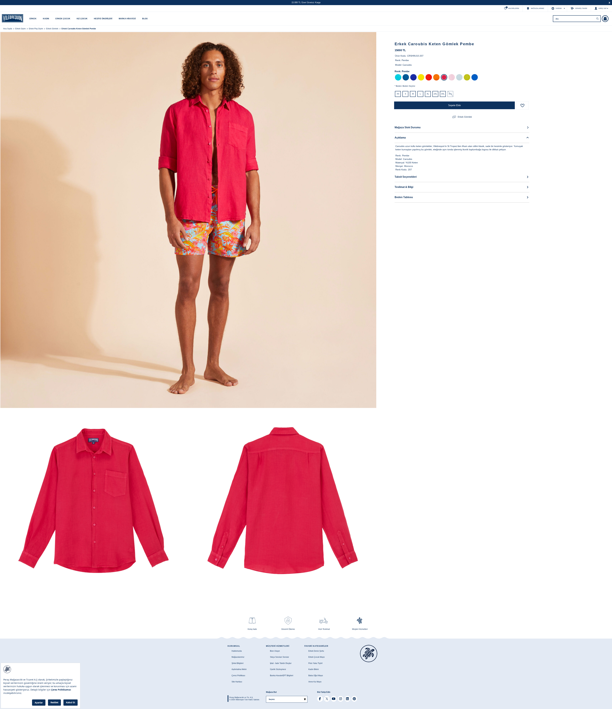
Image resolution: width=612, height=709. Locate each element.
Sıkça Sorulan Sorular (279, 657)
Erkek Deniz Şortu (316, 651)
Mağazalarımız (238, 657)
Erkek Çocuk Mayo (316, 657)
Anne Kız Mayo (314, 682)
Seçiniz (272, 699)
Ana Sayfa (7, 29)
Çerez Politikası (238, 675)
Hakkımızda (237, 651)
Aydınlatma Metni (239, 669)
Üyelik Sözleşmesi (278, 669)
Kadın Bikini (313, 669)
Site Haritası (237, 682)
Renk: (398, 71)
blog (145, 19)
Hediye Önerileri (103, 19)
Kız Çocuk (82, 19)
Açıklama (400, 137)
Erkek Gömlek (465, 117)
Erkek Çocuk (62, 19)
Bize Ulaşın (275, 651)
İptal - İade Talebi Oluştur (280, 663)
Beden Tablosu (404, 197)
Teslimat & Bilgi (404, 187)
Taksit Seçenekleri (406, 176)
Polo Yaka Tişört (315, 663)
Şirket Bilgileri (238, 663)
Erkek (32, 19)
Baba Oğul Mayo (315, 675)
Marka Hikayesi (127, 19)
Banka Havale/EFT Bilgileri (281, 675)
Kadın (46, 19)
